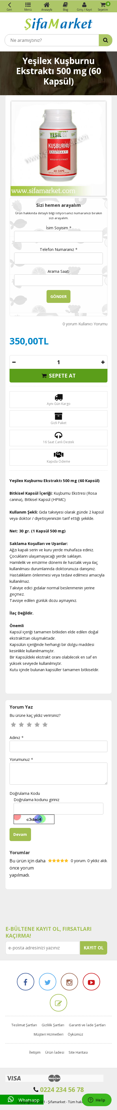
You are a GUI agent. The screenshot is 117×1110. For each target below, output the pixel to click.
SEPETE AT (62, 375)
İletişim (35, 1052)
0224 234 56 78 (61, 1089)
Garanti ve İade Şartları (87, 1024)
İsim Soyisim (58, 227)
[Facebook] (25, 981)
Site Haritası (78, 1052)
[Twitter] (47, 981)
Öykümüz (75, 1034)
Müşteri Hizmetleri (48, 1034)
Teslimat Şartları (24, 1024)
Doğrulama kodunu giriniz (36, 799)
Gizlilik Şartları (53, 1024)
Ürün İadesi (54, 1052)
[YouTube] (91, 981)
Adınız (16, 737)
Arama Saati (58, 271)
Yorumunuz (21, 759)
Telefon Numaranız (58, 249)
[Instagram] (69, 981)
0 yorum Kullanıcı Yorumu (85, 323)
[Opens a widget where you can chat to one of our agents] (97, 1100)
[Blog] (58, 1003)
